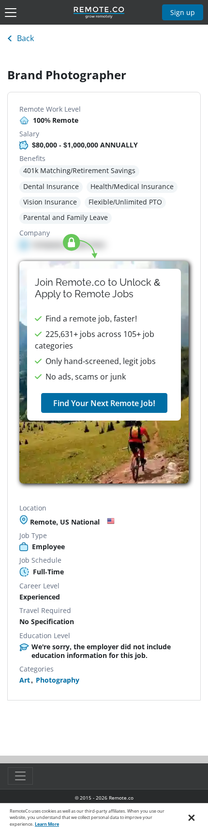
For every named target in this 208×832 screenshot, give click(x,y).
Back (25, 38)
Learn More (47, 824)
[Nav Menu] (10, 12)
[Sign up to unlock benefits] (104, 372)
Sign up (182, 12)
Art (24, 680)
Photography (57, 680)
